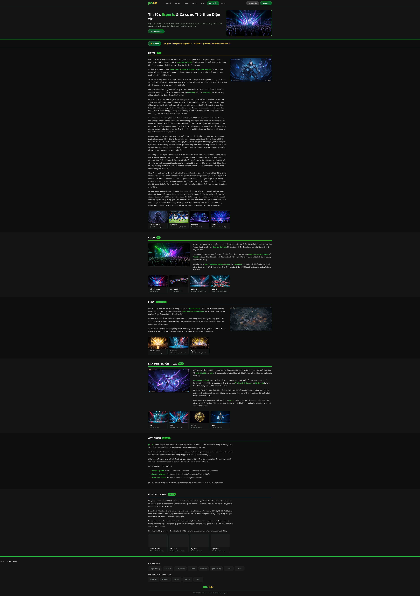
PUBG (194, 3)
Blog (223, 3)
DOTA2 (177, 3)
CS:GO (186, 3)
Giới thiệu (213, 3)
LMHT (202, 3)
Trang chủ (167, 3)
